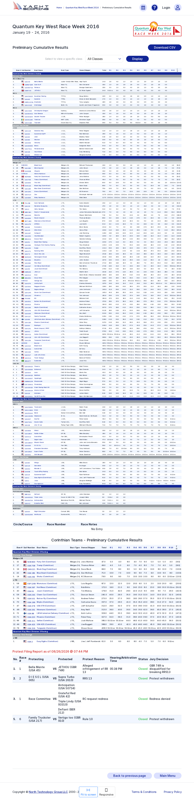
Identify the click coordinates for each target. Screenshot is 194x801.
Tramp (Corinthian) (41, 179)
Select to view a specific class (63, 58)
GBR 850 (24, 165)
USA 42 (27, 503)
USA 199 (28, 307)
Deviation (37, 465)
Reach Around (39, 218)
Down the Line (39, 254)
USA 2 (27, 209)
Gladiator (37, 102)
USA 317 (28, 355)
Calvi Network (39, 203)
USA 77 (27, 483)
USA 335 (28, 313)
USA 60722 (29, 87)
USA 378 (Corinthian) (41, 310)
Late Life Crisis (39, 354)
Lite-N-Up (38, 425)
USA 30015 (29, 366)
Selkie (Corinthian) (41, 334)
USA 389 (28, 245)
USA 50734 (29, 500)
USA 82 (27, 469)
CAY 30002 (29, 384)
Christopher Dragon (41, 110)
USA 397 (28, 266)
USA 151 (28, 328)
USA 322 (28, 349)
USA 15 (27, 475)
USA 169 (28, 260)
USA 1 (27, 439)
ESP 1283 (28, 221)
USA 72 (27, 254)
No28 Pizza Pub (39, 396)
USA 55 (27, 269)
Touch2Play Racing (41, 471)
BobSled (37, 375)
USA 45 (27, 81)
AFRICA (36, 224)
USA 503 (28, 286)
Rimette (37, 215)
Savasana (37, 227)
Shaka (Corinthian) (41, 191)
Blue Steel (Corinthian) (42, 188)
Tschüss (37, 119)
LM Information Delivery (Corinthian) (47, 319)
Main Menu (167, 776)
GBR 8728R (29, 84)
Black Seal (38, 165)
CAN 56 (27, 472)
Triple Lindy (38, 497)
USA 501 (28, 301)
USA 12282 (29, 410)
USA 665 (28, 197)
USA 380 (28, 263)
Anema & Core (39, 390)
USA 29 (27, 152)
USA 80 (27, 462)
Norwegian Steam (40, 257)
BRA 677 (28, 361)
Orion (36, 410)
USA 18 (27, 393)
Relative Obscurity (40, 206)
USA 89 (27, 140)
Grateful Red (38, 503)
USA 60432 (29, 114)
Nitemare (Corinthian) (42, 313)
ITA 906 (27, 298)
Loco (36, 372)
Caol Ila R (37, 84)
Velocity (37, 143)
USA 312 (28, 275)
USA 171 (28, 251)
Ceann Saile (38, 422)
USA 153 (28, 248)
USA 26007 (29, 442)
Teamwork (38, 407)
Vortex (36, 351)
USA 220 (28, 322)
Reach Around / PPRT (41, 328)
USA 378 (28, 310)
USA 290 (28, 168)
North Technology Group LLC (48, 792)
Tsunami (37, 122)
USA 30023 (29, 375)
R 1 (110, 70)
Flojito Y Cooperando (41, 212)
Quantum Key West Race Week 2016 (82, 7)
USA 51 (27, 242)
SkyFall (36, 419)
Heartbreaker (39, 236)
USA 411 (28, 334)
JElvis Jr (37, 272)
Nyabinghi (37, 378)
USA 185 (28, 188)
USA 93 (27, 134)
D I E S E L (37, 445)
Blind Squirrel (39, 168)
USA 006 (28, 448)
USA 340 (28, 215)
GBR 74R (28, 91)
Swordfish (37, 436)
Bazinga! (37, 325)
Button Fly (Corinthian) (42, 301)
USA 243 (28, 295)
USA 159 (28, 340)
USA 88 (27, 319)
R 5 (138, 70)
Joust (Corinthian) (40, 269)
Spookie (37, 99)
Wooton (37, 139)
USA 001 (28, 454)
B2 (35, 298)
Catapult (37, 233)
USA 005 (28, 445)
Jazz (36, 480)
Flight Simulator (39, 511)
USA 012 (28, 436)
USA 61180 (29, 119)
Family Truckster (40, 316)
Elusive (36, 343)
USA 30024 (29, 390)
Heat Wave (38, 151)
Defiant (37, 494)
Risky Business (39, 197)
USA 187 (28, 233)
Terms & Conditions (143, 792)
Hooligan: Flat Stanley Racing (44, 245)
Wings (36, 462)
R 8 (159, 70)
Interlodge (38, 105)
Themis (37, 366)
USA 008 (28, 143)
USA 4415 (28, 105)
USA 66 (27, 289)
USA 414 (28, 195)
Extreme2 (37, 369)
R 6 (145, 70)
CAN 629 (28, 171)
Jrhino (36, 331)
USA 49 (27, 206)
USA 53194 (29, 413)
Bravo (36, 145)
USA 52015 (29, 96)
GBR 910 (24, 280)
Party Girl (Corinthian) (42, 176)
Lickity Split (38, 283)
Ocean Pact (38, 239)
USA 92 (27, 331)
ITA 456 (27, 203)
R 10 (173, 70)
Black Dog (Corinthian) (42, 185)
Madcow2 (37, 416)
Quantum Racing (40, 96)
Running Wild (39, 251)
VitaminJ (37, 295)
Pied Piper (37, 263)
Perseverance (39, 148)
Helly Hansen (39, 209)
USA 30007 (29, 378)
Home (59, 7)
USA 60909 (29, 146)
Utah (36, 136)
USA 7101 (28, 422)
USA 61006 (29, 514)
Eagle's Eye (38, 439)
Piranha (37, 304)
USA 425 (28, 337)
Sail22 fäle (38, 349)
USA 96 (27, 227)
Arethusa (37, 514)
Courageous (38, 483)
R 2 (117, 70)
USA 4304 (28, 111)
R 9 (166, 70)
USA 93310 (29, 497)
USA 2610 (28, 451)
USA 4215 (28, 122)
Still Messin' (38, 454)
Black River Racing (40, 242)
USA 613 (28, 304)
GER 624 (24, 174)
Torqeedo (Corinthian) (42, 340)
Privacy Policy (172, 792)
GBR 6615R (29, 381)
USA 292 (28, 191)
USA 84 (27, 325)
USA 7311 (28, 149)
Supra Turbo (38, 451)
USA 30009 (29, 369)
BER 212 (28, 494)
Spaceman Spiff (40, 133)
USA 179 (28, 224)
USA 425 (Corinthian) (41, 337)
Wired (36, 430)
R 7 (152, 70)
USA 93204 (29, 117)
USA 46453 (29, 416)
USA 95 (27, 99)
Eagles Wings (39, 289)
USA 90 (27, 137)
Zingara (37, 171)
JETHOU (37, 90)
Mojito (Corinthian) (41, 307)
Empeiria (37, 260)
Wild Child (37, 230)
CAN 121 (28, 185)
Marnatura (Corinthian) (42, 221)
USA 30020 (29, 387)
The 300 (37, 182)
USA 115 (28, 131)
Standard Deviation (41, 448)
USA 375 (28, 283)
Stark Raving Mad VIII (41, 387)
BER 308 (24, 343)
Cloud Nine (38, 278)
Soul (35, 275)
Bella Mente (38, 81)
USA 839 (28, 182)
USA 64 (27, 511)
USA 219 (28, 352)
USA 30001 (29, 396)
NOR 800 (28, 177)
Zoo (35, 194)
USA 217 (28, 316)
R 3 (124, 70)
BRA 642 (28, 239)
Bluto (36, 413)
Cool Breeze (38, 113)
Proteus (37, 87)
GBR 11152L (29, 102)
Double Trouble (39, 116)
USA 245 (28, 292)
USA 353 (28, 236)
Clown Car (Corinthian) (42, 292)
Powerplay (38, 384)
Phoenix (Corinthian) (41, 322)
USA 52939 (29, 407)
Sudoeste (37, 361)
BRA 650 (28, 278)
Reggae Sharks (39, 286)
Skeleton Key (39, 130)
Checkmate (38, 381)
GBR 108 (28, 272)
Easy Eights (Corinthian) (42, 477)
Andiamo (37, 393)
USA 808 (28, 431)
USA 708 (28, 179)
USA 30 (27, 155)
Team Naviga (39, 358)
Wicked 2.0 (38, 154)
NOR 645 (28, 257)
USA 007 (28, 419)
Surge (36, 248)
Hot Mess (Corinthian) (42, 266)
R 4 (131, 70)
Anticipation (38, 500)
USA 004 (28, 372)
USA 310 (28, 346)
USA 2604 (28, 433)
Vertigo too (38, 280)
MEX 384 (28, 212)
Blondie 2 (37, 468)
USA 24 (27, 465)
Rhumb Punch (39, 442)
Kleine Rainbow (39, 174)
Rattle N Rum (39, 433)
